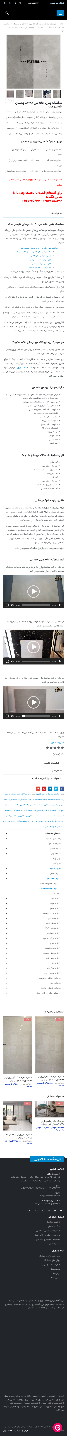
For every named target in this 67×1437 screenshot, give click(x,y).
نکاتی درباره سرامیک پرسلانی (41, 263)
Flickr (29, 1223)
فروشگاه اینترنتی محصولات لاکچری (42, 23)
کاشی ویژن (55, 963)
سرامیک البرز (54, 873)
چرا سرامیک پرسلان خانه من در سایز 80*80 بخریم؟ (34, 252)
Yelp (36, 1223)
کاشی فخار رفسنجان (51, 948)
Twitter (56, 789)
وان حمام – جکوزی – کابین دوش (48, 993)
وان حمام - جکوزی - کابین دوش (47, 1247)
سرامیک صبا (15, 805)
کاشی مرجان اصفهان (51, 953)
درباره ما (56, 1286)
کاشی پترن (28, 815)
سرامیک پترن (22, 799)
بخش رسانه (55, 1281)
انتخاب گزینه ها (40, 1021)
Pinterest (44, 789)
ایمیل (38, 789)
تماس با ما (55, 1290)
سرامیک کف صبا (26, 810)
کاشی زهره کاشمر (52, 933)
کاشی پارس (54, 903)
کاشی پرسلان (48, 821)
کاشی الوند (55, 898)
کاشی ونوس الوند (52, 958)
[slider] (36, 605)
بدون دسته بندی (54, 843)
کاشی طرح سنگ (55, 826)
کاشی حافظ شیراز (52, 923)
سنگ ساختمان (55, 848)
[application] (33, 591)
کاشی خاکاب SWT (52, 928)
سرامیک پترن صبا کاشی (53, 805)
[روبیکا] (5, 3)
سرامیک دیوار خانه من (48, 883)
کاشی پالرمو (54, 908)
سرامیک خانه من (26, 805)
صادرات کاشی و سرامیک (50, 1277)
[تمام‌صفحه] (7, 605)
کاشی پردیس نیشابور (51, 913)
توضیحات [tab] (55, 213)
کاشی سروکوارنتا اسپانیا (50, 938)
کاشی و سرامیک (19, 23)
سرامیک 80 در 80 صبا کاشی (37, 799)
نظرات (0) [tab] (55, 770)
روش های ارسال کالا (51, 1273)
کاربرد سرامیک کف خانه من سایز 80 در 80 (37, 259)
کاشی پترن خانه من (17, 815)
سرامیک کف (52, 810)
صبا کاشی (40, 794)
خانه (61, 23)
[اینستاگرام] (20, 3)
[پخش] (59, 605)
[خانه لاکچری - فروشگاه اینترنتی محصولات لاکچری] (33, 13)
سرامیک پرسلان (38, 805)
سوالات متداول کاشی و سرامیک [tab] (45, 778)
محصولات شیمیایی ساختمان (50, 988)
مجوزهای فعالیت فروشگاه (49, 1268)
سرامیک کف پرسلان (40, 810)
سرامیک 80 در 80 (54, 799)
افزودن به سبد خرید (40, 1111)
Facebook (62, 789)
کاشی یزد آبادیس (52, 968)
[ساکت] (12, 605)
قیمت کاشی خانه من (52, 815)
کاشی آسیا (57, 863)
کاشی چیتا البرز (53, 918)
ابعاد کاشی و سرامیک (53, 838)
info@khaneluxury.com (50, 1208)
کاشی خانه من (57, 742)
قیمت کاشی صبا (38, 815)
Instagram (48, 1223)
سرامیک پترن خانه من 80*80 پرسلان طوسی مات (39, 248)
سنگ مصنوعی (55, 853)
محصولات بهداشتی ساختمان (50, 978)
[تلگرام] (15, 3)
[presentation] (57, 56)
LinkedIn (50, 789)
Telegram (42, 1223)
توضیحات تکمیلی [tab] (51, 763)
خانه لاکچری (22, 367)
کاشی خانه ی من (14, 821)
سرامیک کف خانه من (46, 27)
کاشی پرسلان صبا (37, 821)
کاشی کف (45, 826)
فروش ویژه (57, 858)
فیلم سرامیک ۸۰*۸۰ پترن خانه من (40, 267)
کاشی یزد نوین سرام (51, 973)
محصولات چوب (55, 983)
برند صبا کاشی (26, 794)
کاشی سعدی (54, 943)
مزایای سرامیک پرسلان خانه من (41, 256)
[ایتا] (10, 3)
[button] (33, 591)
